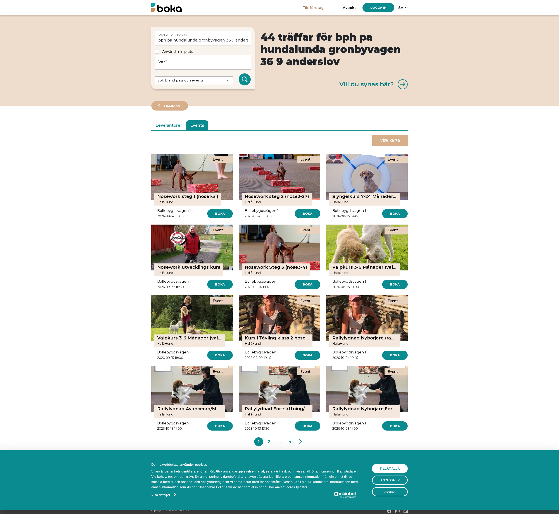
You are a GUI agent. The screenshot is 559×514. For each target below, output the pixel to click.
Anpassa (387, 480)
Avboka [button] (350, 7)
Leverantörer (168, 125)
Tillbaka (171, 106)
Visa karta (390, 140)
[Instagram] (397, 511)
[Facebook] (389, 511)
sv (400, 7)
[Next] (300, 442)
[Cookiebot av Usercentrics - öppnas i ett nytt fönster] (345, 495)
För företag (313, 7)
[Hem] (166, 7)
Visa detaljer (160, 495)
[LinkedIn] (406, 511)
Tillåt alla (390, 468)
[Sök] (245, 79)
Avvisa (389, 491)
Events (197, 125)
